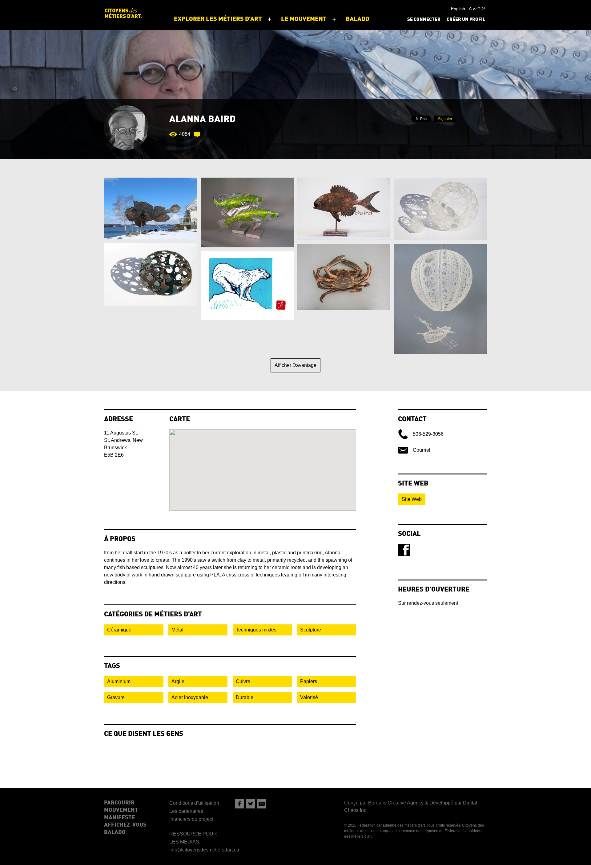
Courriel (421, 450)
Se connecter (423, 20)
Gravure (116, 697)
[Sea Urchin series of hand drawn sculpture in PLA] (440, 209)
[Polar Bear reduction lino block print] (247, 285)
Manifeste (119, 817)
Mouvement (121, 810)
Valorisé (309, 697)
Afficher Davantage (295, 365)
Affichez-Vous (125, 825)
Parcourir (119, 803)
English (458, 8)
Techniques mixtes (256, 629)
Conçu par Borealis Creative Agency (384, 802)
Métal (177, 629)
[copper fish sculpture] (343, 209)
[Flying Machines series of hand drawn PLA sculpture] (440, 299)
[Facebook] (404, 550)
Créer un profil (466, 20)
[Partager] (239, 803)
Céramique (119, 629)
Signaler (445, 119)
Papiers (308, 681)
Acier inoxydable (189, 697)
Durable (244, 697)
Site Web (412, 499)
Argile (177, 681)
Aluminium (119, 681)
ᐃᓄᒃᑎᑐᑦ (477, 8)
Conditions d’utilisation (194, 803)
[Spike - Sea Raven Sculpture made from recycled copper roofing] (150, 208)
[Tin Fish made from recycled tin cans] (247, 212)
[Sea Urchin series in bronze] (150, 274)
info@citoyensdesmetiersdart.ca (204, 849)
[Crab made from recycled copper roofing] (343, 277)
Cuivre (243, 681)
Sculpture (310, 629)
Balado (115, 832)
